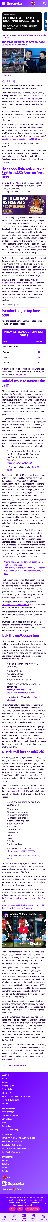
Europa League (8, 1119)
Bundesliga (6, 1126)
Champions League (10, 1115)
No (20, 1209)
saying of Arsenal (17, 791)
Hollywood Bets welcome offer (23, 170)
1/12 (39, 346)
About (4, 1078)
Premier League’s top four (27, 98)
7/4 (39, 357)
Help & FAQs (7, 1093)
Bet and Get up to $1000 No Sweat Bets (21, 19)
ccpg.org (9, 28)
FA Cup (5, 1122)
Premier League (8, 1111)
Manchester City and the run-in (15, 604)
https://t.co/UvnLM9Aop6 (20, 463)
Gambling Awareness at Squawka (16, 1096)
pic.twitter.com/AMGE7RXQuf (21, 851)
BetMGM (5, 1164)
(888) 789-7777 (29, 27)
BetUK (4, 1167)
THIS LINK (14, 183)
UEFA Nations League (11, 1129)
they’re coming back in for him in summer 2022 (22, 898)
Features (12, 35)
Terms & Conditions (10, 1100)
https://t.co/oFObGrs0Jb (19, 689)
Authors (5, 1082)
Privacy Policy (8, 1085)
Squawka (5, 35)
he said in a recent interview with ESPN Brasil (21, 139)
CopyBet (5, 1171)
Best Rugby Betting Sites (12, 1152)
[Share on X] (13, 81)
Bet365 (5, 1160)
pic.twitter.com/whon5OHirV (21, 692)
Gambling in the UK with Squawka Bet (18, 1138)
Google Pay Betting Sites (12, 1145)
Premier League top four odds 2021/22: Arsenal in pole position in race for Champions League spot (24, 570)
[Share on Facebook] (8, 81)
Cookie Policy (7, 1089)
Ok (12, 1209)
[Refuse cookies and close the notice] (45, 1203)
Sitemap (5, 1103)
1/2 (39, 352)
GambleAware (19, 374)
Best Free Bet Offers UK (12, 1141)
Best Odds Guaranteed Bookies (15, 1148)
